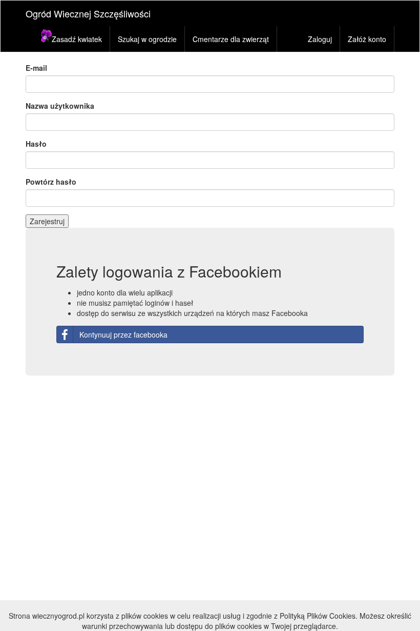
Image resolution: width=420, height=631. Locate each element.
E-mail (36, 68)
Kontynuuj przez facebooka (123, 334)
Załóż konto (367, 39)
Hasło (36, 144)
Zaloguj (320, 39)
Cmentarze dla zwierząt (231, 39)
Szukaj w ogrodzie (147, 39)
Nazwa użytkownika (60, 106)
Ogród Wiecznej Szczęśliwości (88, 13)
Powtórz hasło (51, 181)
